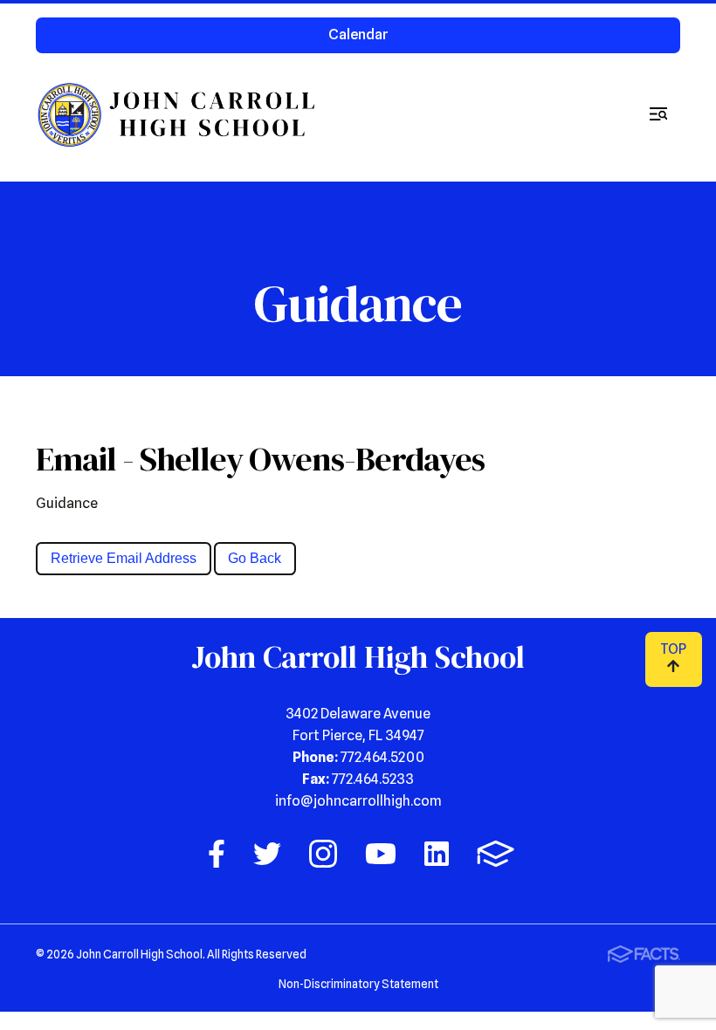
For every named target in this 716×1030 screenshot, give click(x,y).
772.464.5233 (373, 779)
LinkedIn (436, 854)
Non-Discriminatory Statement (358, 984)
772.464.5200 (382, 757)
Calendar (358, 34)
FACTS (495, 854)
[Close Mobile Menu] (658, 114)
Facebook (216, 854)
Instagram (323, 854)
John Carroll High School (178, 114)
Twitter (267, 854)
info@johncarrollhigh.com (358, 801)
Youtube (380, 854)
